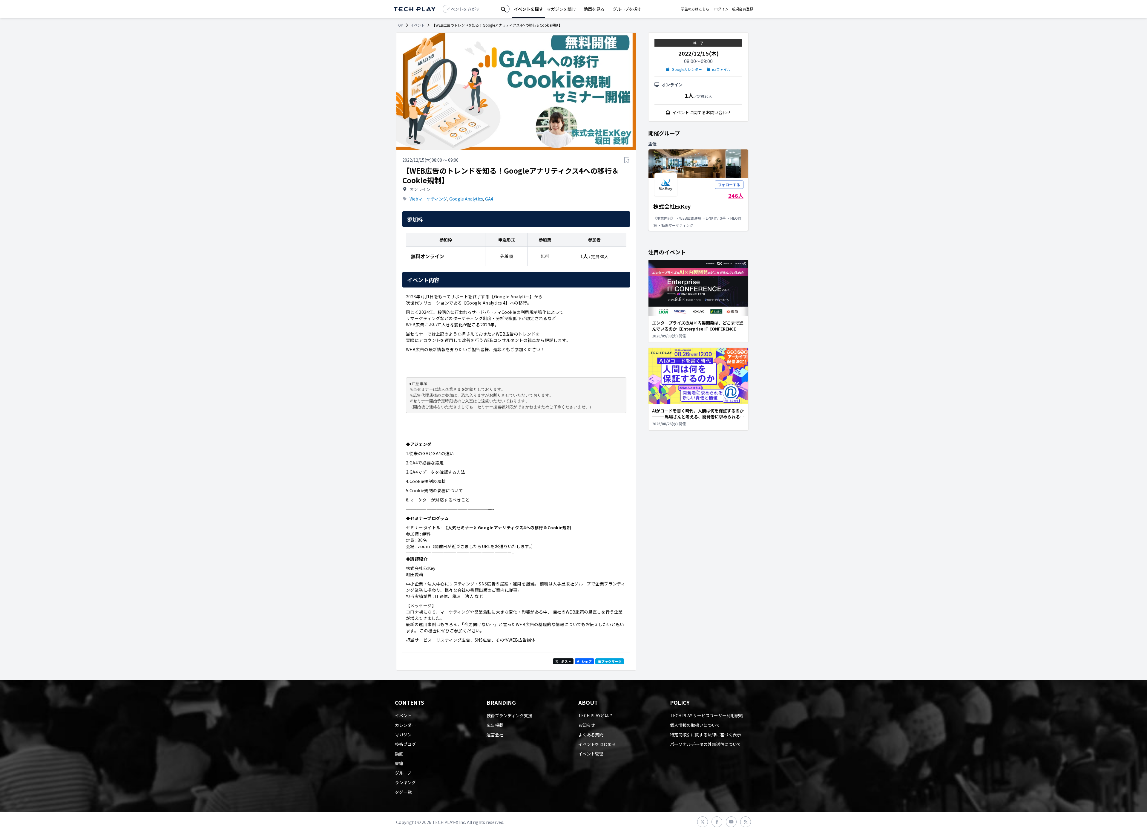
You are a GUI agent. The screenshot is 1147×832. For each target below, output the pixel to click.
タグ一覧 (403, 792)
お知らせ (586, 725)
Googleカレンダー (687, 69)
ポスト (566, 661)
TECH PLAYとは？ (595, 715)
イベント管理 (590, 754)
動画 (399, 754)
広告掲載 (495, 725)
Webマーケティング (428, 199)
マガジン (403, 735)
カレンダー (405, 725)
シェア (587, 661)
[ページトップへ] (415, 9)
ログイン (721, 9)
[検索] (503, 9)
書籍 (399, 763)
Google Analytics (466, 199)
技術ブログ (405, 744)
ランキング (405, 782)
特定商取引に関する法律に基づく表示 (705, 735)
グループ (403, 773)
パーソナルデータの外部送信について (705, 744)
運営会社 (495, 735)
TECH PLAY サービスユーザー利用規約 (706, 715)
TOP (399, 25)
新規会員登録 (742, 9)
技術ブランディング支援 (509, 715)
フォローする (729, 184)
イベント (417, 25)
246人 (735, 195)
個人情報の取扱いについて (695, 725)
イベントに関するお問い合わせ (701, 112)
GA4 (489, 199)
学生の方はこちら (695, 9)
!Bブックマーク (610, 661)
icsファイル (721, 69)
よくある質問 (590, 735)
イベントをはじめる (597, 744)
